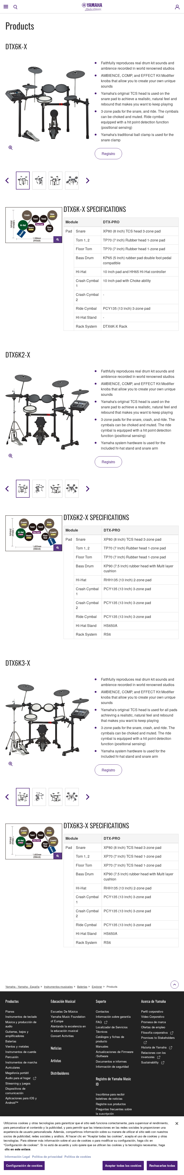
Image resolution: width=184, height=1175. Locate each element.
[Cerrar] (177, 1123)
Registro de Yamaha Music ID (113, 1081)
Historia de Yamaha (153, 1047)
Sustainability (150, 1062)
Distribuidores (60, 1073)
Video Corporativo (152, 1016)
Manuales (102, 1046)
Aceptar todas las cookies (123, 1165)
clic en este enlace (17, 1149)
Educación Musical (63, 1001)
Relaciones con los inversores (153, 1054)
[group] (23, 180)
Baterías (82, 986)
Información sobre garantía (113, 1016)
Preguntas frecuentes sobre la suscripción (114, 1111)
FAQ (99, 1022)
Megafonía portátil (17, 1073)
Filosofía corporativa (154, 1032)
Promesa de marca (153, 1022)
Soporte (101, 1001)
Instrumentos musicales (58, 986)
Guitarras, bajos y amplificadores (16, 1033)
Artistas (56, 1060)
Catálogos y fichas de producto (110, 1039)
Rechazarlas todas (162, 1165)
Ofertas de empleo (153, 1027)
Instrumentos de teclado (21, 1016)
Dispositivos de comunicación (15, 1090)
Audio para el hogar (18, 1078)
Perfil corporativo (152, 1011)
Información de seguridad (112, 1066)
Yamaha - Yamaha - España (22, 986)
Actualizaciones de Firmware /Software (114, 1054)
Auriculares (12, 1067)
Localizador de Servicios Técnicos (112, 1029)
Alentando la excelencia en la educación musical (68, 1028)
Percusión (11, 1057)
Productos (12, 1001)
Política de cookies (77, 1156)
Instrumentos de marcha (21, 1062)
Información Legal (17, 1156)
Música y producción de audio (20, 1024)
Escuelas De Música (64, 1011)
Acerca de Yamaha (153, 1001)
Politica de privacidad (47, 1156)
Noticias (56, 1048)
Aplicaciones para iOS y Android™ (21, 1100)
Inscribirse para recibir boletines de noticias (110, 1096)
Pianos (9, 1011)
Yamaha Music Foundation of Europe (68, 1018)
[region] (92, 1145)
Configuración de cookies (24, 1165)
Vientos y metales (17, 1046)
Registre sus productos (111, 1104)
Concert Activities (62, 1036)
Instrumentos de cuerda (20, 1052)
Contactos (102, 1011)
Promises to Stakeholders (158, 1037)
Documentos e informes (111, 1061)
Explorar (97, 986)
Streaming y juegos (18, 1083)
